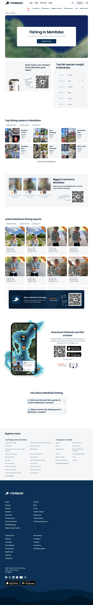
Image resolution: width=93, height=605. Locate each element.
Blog (35, 505)
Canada (7, 13)
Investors (8, 512)
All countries (37, 535)
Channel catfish (24, 125)
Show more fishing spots (46, 162)
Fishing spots (9, 548)
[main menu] (87, 3)
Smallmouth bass (11, 125)
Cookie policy (38, 518)
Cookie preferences (40, 521)
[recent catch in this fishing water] (15, 241)
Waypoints (8, 558)
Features (8, 539)
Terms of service (11, 521)
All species (37, 545)
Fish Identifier (9, 545)
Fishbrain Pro (9, 535)
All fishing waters (39, 548)
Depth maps (9, 552)
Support (8, 508)
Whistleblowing (10, 525)
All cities (36, 542)
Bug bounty (37, 515)
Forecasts (8, 542)
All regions (37, 539)
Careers (8, 505)
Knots (35, 508)
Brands (35, 502)
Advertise (8, 515)
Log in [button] (80, 3)
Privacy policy (10, 518)
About (7, 502)
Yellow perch (36, 125)
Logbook (8, 555)
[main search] (72, 3)
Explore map (46, 41)
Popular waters (38, 512)
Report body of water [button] (12, 528)
